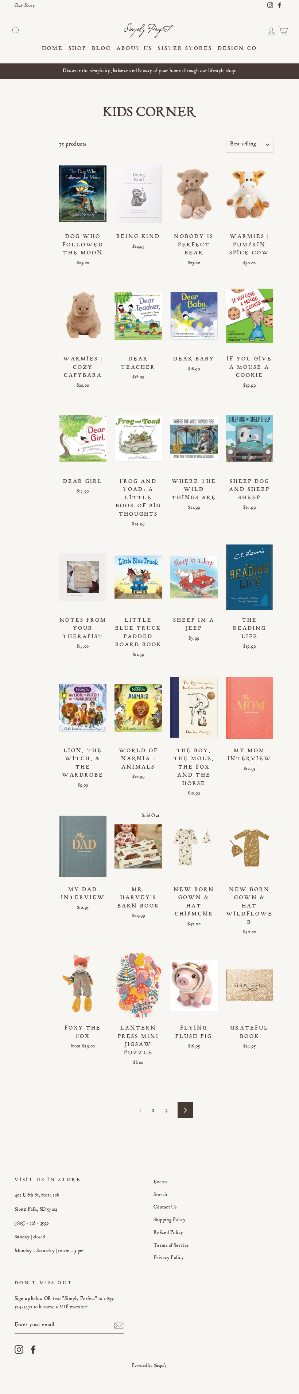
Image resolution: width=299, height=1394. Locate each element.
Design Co (237, 48)
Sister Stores (185, 48)
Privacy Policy (169, 1258)
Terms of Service (171, 1245)
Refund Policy (168, 1232)
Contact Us (165, 1207)
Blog (101, 48)
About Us (134, 48)
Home (52, 48)
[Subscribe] (119, 1326)
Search (160, 1195)
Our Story (25, 5)
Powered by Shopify (149, 1365)
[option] (149, 71)
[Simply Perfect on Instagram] (19, 1349)
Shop (77, 48)
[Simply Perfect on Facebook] (33, 1349)
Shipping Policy (170, 1220)
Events (161, 1182)
